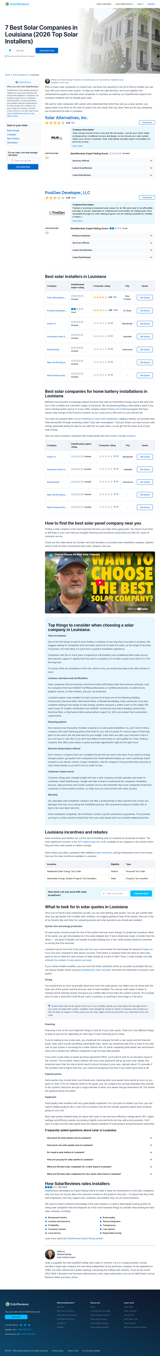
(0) (111, 323)
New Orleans (13, 138)
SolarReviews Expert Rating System (85, 1238)
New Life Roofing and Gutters (61, 362)
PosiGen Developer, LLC (67, 192)
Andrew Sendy (66, 80)
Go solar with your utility (100, 1311)
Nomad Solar (53, 349)
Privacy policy (58, 1351)
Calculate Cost (47, 50)
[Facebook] (21, 1325)
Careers (60, 1327)
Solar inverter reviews (99, 1327)
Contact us (61, 1323)
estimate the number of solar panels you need (68, 960)
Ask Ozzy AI (129, 1315)
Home (7, 75)
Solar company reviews (100, 1315)
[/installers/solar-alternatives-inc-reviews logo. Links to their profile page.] (57, 138)
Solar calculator (130, 1311)
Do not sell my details (91, 1351)
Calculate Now (23, 167)
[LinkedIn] (25, 1325)
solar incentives (104, 852)
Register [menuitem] (151, 4)
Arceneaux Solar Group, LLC (60, 336)
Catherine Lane (117, 80)
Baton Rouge (13, 130)
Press (92, 1307)
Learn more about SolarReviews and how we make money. (22, 113)
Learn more (77, 146)
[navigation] (17, 4)
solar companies (20, 75)
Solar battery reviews (99, 1323)
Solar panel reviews (98, 1319)
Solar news (128, 1307)
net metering (122, 409)
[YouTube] (29, 1325)
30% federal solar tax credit (92, 842)
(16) (72, 123)
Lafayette (11, 134)
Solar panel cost (130, 1319)
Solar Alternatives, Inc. (66, 117)
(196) (73, 198)
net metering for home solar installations (98, 419)
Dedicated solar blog (65, 1319)
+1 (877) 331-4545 (27, 1334)
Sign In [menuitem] (140, 4)
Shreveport (12, 142)
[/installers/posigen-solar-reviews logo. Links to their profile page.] (57, 213)
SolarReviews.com (90, 80)
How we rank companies (67, 1315)
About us (60, 1307)
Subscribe (16, 1317)
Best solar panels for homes (135, 1327)
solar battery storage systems (120, 436)
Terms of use (73, 1351)
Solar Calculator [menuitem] (104, 4)
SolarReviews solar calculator (96, 970)
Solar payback (130, 1323)
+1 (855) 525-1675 (23, 1329)
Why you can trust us (65, 1311)
